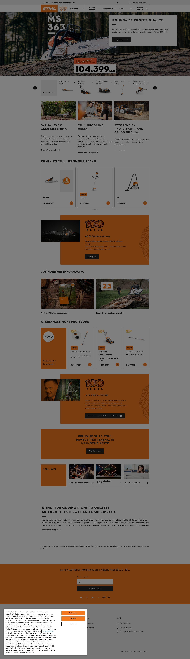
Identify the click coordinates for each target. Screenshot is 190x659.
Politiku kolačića (48, 631)
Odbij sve (73, 618)
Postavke (73, 624)
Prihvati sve (73, 613)
